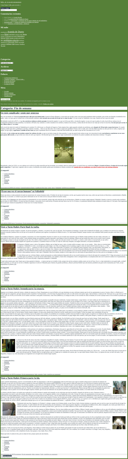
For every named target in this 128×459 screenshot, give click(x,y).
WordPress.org (8, 96)
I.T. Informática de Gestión (11, 36)
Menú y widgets (5, 8)
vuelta (44, 285)
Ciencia (13, 223)
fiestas (25, 34)
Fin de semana (16, 187)
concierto (12, 34)
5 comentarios (56, 223)
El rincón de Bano (9, 82)
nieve (53, 187)
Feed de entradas (8, 93)
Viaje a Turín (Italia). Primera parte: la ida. (20, 378)
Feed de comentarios (9, 94)
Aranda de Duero (15, 31)
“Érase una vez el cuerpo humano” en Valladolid (22, 191)
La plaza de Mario (9, 84)
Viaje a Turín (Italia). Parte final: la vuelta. (20, 227)
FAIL (21, 34)
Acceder (6, 91)
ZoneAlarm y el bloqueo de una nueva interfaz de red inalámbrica (29, 20)
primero (37, 454)
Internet (3, 38)
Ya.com (3, 46)
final (31, 285)
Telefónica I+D (4, 42)
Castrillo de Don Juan (41, 187)
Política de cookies (48, 104)
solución (15, 40)
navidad (16, 38)
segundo (40, 374)
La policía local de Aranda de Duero (18, 19)
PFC (2, 40)
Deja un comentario (69, 187)
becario (2, 34)
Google (2, 36)
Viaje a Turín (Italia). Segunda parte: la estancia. (22, 289)
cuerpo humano (35, 223)
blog (7, 34)
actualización (4, 32)
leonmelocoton (8, 22)
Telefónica (21, 40)
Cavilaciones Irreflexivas (11, 78)
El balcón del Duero (9, 81)
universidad (21, 42)
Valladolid (3, 44)
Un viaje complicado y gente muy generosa (20, 113)
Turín (16, 42)
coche (49, 187)
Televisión (11, 42)
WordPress (22, 44)
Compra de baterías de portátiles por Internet (26, 22)
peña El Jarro (21, 38)
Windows (17, 44)
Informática (21, 36)
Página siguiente (7, 456)
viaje (13, 44)
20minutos (13, 199)
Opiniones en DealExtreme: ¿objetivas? (18, 23)
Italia (7, 38)
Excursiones (18, 223)
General (23, 187)
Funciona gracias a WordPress (9, 457)
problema (8, 40)
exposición (43, 223)
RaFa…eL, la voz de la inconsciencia (11, 2)
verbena (8, 44)
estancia (32, 374)
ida (30, 454)
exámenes (17, 34)
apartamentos (57, 381)
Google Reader (17, 17)
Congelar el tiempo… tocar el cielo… (14, 79)
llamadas (11, 38)
